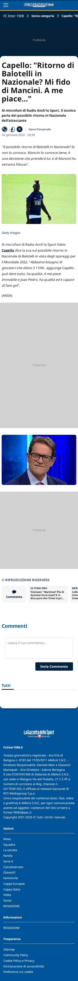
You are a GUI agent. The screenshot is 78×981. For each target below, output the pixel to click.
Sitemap (9, 949)
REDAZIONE (11, 906)
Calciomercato (13, 867)
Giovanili (9, 872)
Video (7, 895)
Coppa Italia (11, 889)
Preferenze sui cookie (18, 972)
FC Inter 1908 (13, 16)
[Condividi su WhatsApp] (4, 129)
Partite (7, 856)
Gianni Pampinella (39, 129)
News (7, 839)
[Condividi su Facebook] (12, 129)
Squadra (9, 845)
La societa (10, 850)
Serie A (8, 861)
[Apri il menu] (5, 5)
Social (7, 900)
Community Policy (15, 955)
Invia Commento (54, 666)
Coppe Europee (14, 884)
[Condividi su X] (19, 129)
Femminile (10, 878)
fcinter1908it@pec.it (17, 812)
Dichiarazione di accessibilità (23, 966)
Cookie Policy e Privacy (18, 961)
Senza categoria (42, 16)
